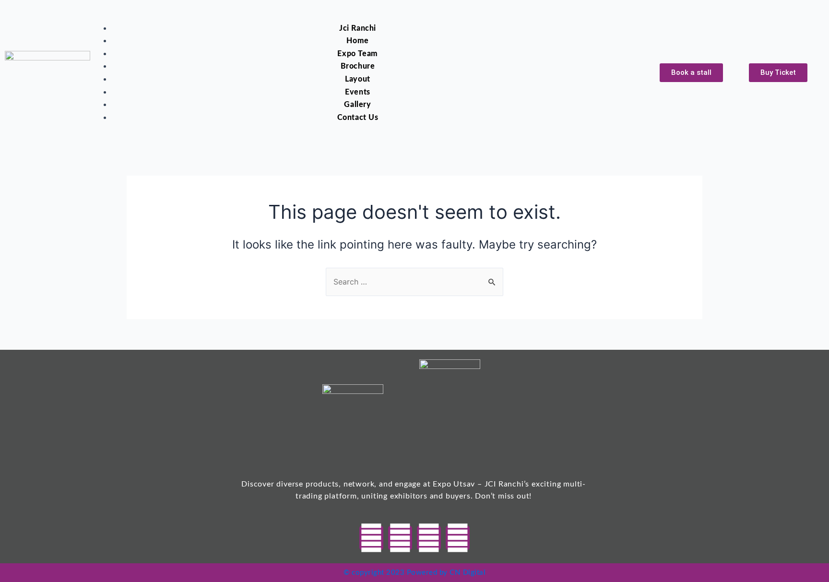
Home (357, 41)
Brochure (358, 66)
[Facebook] (400, 538)
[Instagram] (429, 538)
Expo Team (357, 54)
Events (357, 92)
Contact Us (358, 117)
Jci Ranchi (357, 28)
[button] (346, 16)
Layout (357, 79)
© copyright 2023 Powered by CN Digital (414, 572)
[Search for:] (414, 281)
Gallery (357, 104)
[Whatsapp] (371, 538)
